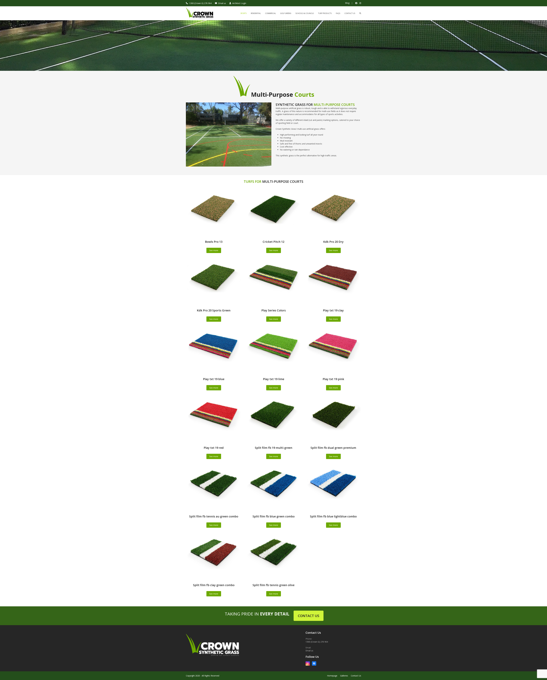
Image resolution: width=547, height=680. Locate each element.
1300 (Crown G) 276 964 (200, 3)
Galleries (344, 675)
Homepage (332, 675)
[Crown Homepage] (213, 659)
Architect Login (239, 3)
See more (213, 250)
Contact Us (356, 675)
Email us (222, 3)
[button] (360, 13)
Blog (347, 3)
